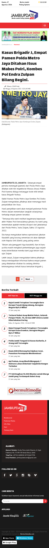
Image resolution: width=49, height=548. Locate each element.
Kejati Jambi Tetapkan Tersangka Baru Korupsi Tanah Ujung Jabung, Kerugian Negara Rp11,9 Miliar (26, 305)
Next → (29, 279)
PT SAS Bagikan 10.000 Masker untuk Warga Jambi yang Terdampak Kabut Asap (29, 375)
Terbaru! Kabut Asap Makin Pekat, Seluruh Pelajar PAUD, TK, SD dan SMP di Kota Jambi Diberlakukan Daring (28, 318)
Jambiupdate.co (7, 44)
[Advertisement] (24, 153)
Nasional (17, 44)
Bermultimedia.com (27, 534)
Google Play (10, 542)
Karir (5, 427)
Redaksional (8, 418)
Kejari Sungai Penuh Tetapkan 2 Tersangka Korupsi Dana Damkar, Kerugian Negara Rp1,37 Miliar (28, 331)
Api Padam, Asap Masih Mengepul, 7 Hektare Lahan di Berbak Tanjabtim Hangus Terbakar (28, 364)
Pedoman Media (9, 421)
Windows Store (25, 538)
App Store (9, 538)
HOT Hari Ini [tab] (13, 295)
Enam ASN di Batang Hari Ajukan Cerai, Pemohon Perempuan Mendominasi (26, 352)
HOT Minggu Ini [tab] (36, 295)
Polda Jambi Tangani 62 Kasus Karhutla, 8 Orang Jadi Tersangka (27, 342)
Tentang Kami (8, 430)
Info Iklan (7, 424)
